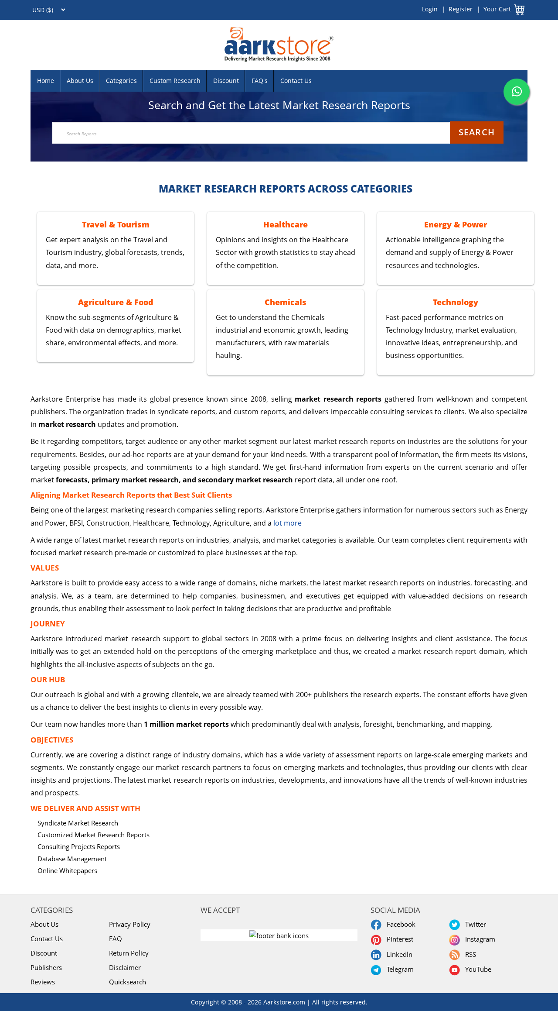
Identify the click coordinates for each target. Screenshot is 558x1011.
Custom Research (175, 80)
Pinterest (398, 939)
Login (430, 9)
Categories (121, 80)
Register (461, 9)
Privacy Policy (129, 924)
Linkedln (397, 954)
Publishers (46, 967)
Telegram (398, 969)
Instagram (478, 939)
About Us (80, 80)
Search (477, 132)
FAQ (115, 938)
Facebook (399, 924)
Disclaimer (125, 967)
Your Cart (497, 9)
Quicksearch (127, 981)
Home (45, 80)
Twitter (474, 924)
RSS (469, 954)
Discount (226, 80)
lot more (287, 523)
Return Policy (129, 953)
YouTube (476, 969)
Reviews (43, 981)
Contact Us (296, 80)
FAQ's (260, 80)
